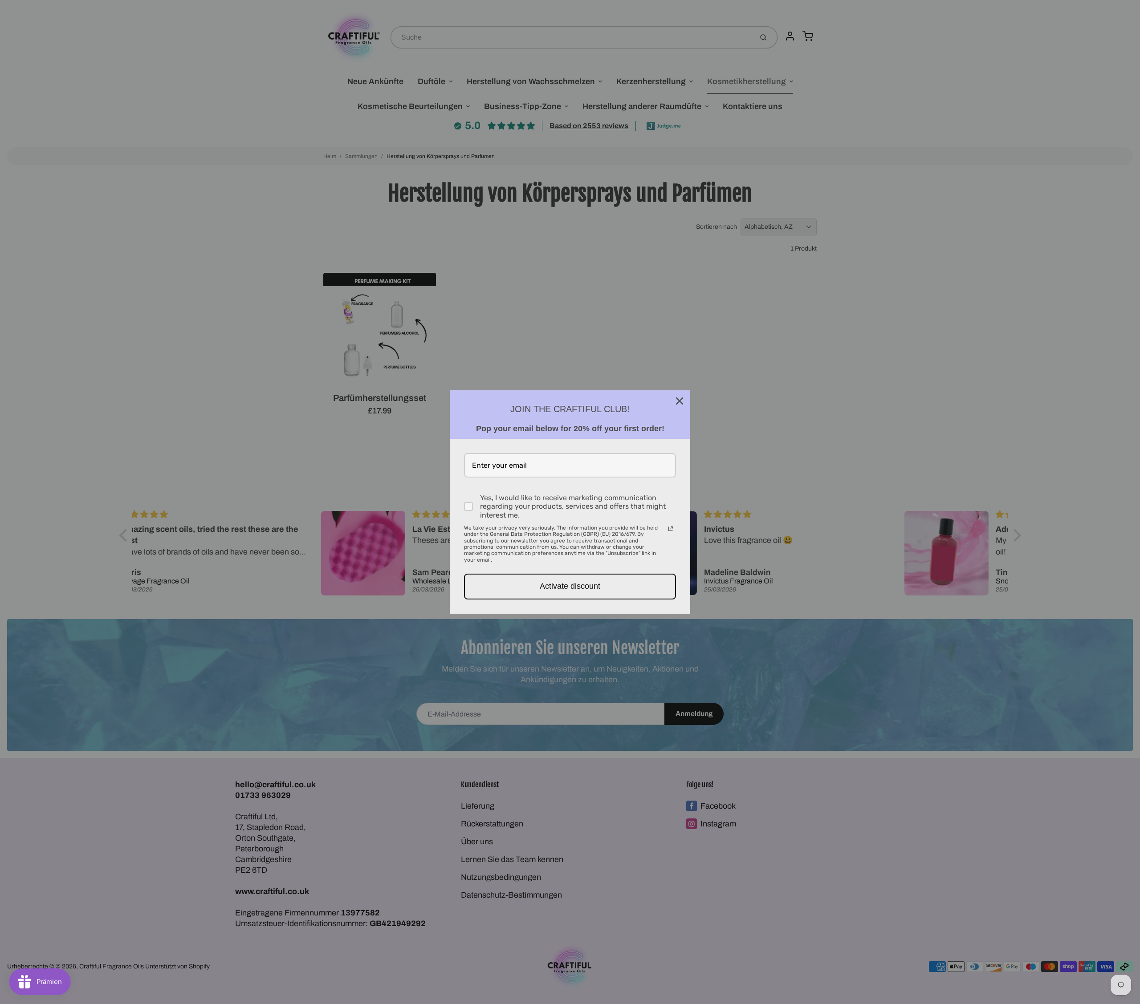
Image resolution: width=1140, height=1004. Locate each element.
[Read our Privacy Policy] (670, 528)
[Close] (679, 401)
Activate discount (570, 586)
